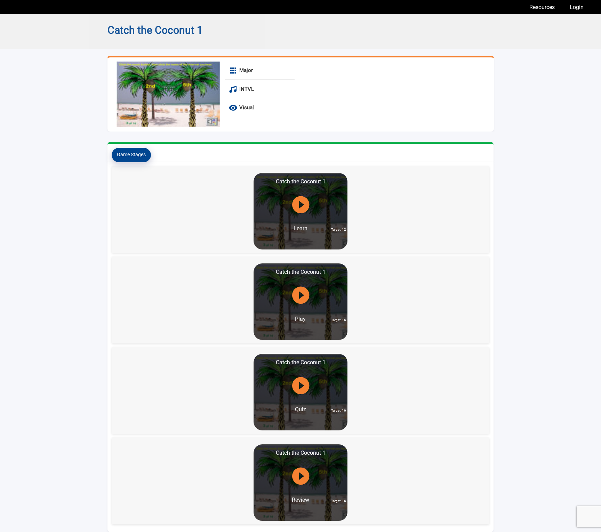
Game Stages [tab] (131, 155)
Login (577, 7)
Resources (542, 7)
